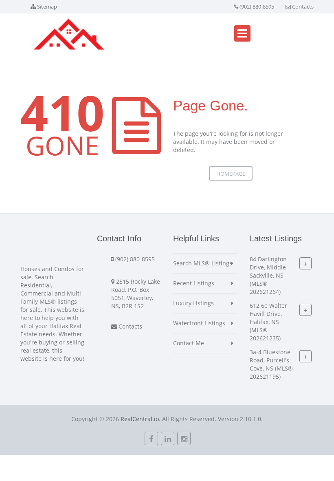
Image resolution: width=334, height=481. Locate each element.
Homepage (230, 173)
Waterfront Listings (199, 323)
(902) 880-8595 (257, 6)
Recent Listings (193, 283)
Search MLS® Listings (202, 263)
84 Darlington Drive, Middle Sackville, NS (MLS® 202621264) (268, 275)
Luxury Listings (193, 303)
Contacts (303, 6)
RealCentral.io (140, 419)
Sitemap (47, 6)
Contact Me (188, 343)
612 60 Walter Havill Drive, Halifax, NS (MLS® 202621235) (268, 322)
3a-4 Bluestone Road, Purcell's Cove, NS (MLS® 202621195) (271, 364)
